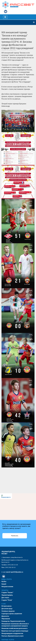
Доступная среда (7, 608)
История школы (7, 606)
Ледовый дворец (7, 595)
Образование (6, 619)
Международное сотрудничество (12, 633)
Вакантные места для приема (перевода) (15, 631)
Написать (14, 536)
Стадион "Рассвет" (7, 592)
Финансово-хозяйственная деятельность (15, 628)
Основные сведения (8, 611)
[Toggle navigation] (5, 17)
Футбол (4, 581)
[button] (18, 121)
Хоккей (4, 584)
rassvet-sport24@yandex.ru (14, 572)
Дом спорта (5, 597)
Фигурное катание (7, 586)
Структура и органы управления (12, 614)
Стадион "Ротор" (7, 600)
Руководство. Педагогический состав (13, 621)
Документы (5, 616)
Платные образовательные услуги (12, 636)
